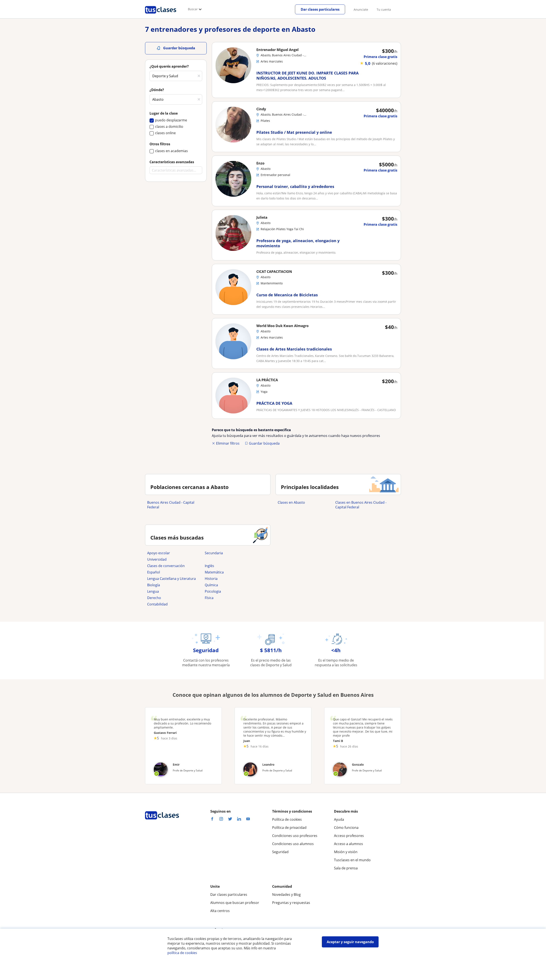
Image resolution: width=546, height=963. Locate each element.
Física (209, 597)
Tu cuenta (384, 9)
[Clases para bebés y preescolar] (231, 559)
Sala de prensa (346, 868)
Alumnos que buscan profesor (234, 902)
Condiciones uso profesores (294, 835)
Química (211, 585)
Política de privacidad (289, 827)
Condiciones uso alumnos (293, 843)
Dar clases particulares (320, 9)
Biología (153, 585)
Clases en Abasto (291, 502)
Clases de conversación (166, 565)
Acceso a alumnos (348, 843)
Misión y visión (345, 852)
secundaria (214, 553)
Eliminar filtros (228, 443)
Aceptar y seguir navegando (350, 942)
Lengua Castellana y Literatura (171, 578)
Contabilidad (157, 604)
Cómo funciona (346, 827)
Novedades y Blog (286, 894)
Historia (211, 578)
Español (153, 572)
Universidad (157, 559)
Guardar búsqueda (264, 443)
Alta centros (220, 910)
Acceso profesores (349, 835)
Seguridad (280, 852)
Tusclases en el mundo (352, 860)
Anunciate (361, 9)
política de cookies (182, 952)
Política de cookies (287, 819)
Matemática (214, 572)
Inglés (209, 565)
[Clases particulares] (160, 15)
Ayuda (339, 819)
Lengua (153, 591)
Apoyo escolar (158, 553)
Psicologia (213, 591)
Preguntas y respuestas (291, 902)
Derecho (154, 597)
